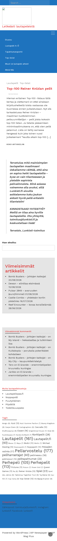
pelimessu (38, 455)
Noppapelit (34, 447)
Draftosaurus (9, 431)
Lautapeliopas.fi (14, 393)
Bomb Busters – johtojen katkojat (27, 276)
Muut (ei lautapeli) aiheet (17, 63)
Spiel (42, 471)
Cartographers (26, 427)
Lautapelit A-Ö (12, 45)
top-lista (13, 479)
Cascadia (41, 427)
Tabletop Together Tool (27, 475)
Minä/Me (9, 70)
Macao (12, 443)
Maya (20, 443)
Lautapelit (12, 83)
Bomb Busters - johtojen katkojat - (27, 336)
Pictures (16, 467)
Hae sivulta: (9, 242)
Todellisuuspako (15, 407)
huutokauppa (8, 435)
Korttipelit (41, 434)
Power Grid (37, 467)
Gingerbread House (38, 431)
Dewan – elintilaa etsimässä (24, 283)
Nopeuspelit (20, 447)
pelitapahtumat (30, 458)
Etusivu (8, 39)
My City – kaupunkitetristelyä (25, 361)
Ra (15, 471)
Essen (22, 430)
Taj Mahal (44, 475)
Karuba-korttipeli (24, 435)
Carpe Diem (12, 427)
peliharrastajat (15, 455)
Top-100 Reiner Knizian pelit (29, 88)
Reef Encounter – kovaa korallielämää (29, 304)
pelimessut (9, 459)
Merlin (38, 443)
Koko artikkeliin (15, 144)
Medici (29, 443)
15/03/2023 (13, 94)
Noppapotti (12, 397)
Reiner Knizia (27, 471)
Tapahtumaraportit (14, 51)
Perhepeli (16, 462)
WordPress (22, 532)
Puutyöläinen (13, 400)
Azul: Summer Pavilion (30, 423)
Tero (10, 364)
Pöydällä (10, 404)
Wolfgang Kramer (43, 479)
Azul (15, 423)
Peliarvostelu (34, 450)
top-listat (27, 478)
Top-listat (10, 57)
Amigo (6, 423)
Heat (51, 431)
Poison (27, 467)
